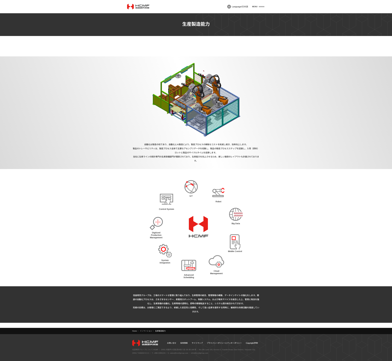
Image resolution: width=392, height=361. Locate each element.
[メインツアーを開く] (259, 6)
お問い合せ (171, 343)
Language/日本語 (240, 7)
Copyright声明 (252, 343)
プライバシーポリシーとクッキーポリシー (224, 343)
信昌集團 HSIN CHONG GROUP (138, 7)
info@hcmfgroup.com (199, 353)
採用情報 (184, 343)
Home (134, 331)
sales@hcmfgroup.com (179, 353)
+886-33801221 (160, 353)
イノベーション (146, 331)
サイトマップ (197, 343)
